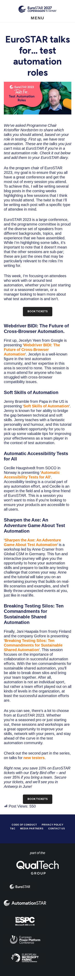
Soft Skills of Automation (46, 406)
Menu (37, 18)
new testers (34, 758)
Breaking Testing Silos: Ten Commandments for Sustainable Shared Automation (33, 645)
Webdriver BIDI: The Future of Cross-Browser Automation (32, 349)
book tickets (38, 311)
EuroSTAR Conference (37, 9)
